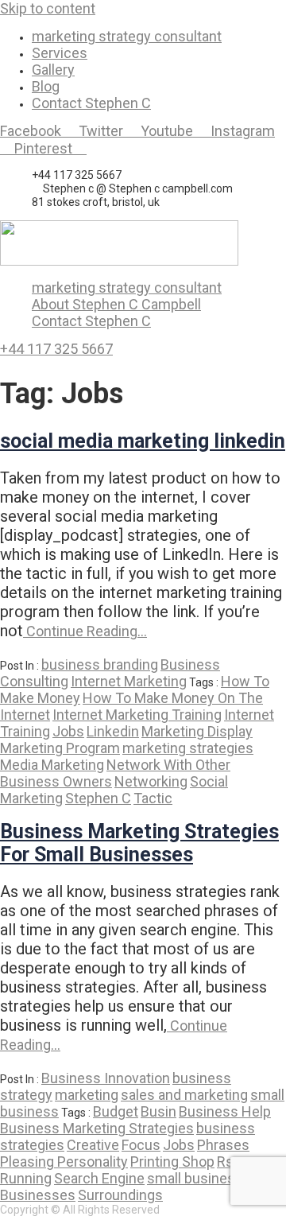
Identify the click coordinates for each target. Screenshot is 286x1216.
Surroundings (120, 1195)
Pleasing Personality (64, 1161)
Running (26, 1178)
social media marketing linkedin (142, 441)
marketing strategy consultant (127, 36)
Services (59, 53)
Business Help (225, 1111)
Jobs (68, 731)
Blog (46, 86)
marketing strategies (187, 748)
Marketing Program (60, 748)
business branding (99, 664)
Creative (93, 1144)
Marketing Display (197, 731)
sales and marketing (184, 1094)
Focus (141, 1144)
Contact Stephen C (91, 103)
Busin (158, 1111)
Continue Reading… (85, 631)
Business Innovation (105, 1078)
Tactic (152, 798)
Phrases (223, 1144)
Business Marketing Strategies (97, 1128)
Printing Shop (172, 1161)
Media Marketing (52, 764)
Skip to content (47, 8)
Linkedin (113, 731)
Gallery (53, 69)
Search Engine (99, 1178)
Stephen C (98, 798)
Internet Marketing (129, 681)
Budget (115, 1111)
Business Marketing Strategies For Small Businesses (139, 843)
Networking (150, 781)
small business (195, 1178)
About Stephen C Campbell (116, 304)
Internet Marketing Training (137, 714)
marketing (86, 1094)
